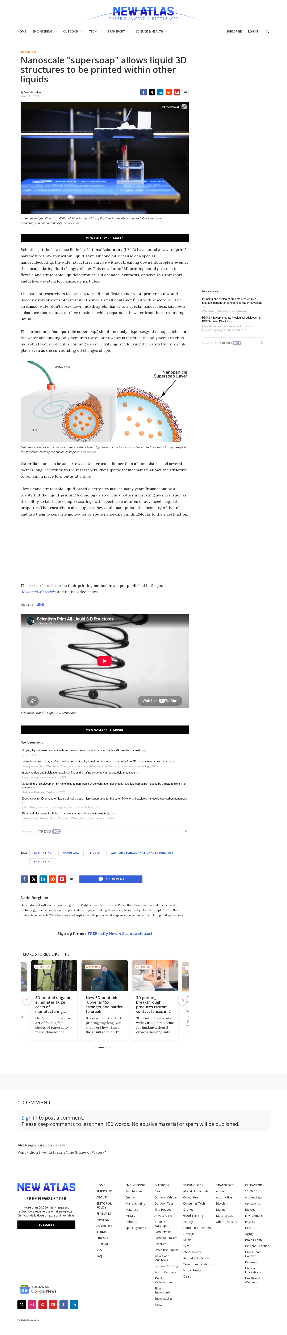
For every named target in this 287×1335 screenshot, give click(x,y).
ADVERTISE (104, 1226)
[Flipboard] (177, 92)
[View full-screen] (184, 106)
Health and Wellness (252, 1280)
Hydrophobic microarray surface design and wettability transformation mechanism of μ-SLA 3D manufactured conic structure (96, 761)
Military (130, 1216)
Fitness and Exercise (253, 1254)
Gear (157, 1191)
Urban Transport (227, 1222)
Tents (158, 1304)
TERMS (101, 1232)
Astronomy (252, 1203)
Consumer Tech (194, 1203)
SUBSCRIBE (234, 31)
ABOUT (101, 1197)
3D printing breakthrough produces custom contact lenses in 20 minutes (154, 1007)
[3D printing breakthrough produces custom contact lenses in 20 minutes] (155, 975)
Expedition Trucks (166, 1250)
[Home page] (143, 12)
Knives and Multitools (161, 1258)
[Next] (182, 1000)
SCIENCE (251, 1191)
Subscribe (46, 1225)
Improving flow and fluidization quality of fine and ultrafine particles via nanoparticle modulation (78, 772)
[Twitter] (152, 92)
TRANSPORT (116, 31)
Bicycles (221, 1203)
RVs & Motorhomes (163, 1280)
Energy (130, 1197)
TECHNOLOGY (193, 1185)
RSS (99, 1250)
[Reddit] (169, 92)
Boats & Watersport (162, 1224)
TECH (93, 31)
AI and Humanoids (195, 1191)
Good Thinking (193, 1216)
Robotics (131, 1222)
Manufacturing (135, 1203)
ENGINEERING (42, 31)
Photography (192, 1252)
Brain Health (253, 1240)
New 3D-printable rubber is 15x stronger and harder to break (104, 1004)
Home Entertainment (197, 1228)
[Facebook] (143, 92)
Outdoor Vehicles (166, 1197)
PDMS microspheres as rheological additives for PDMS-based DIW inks (231, 319)
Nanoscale (71, 852)
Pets (186, 1246)
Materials (131, 1209)
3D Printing (28, 52)
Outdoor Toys (164, 1203)
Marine (220, 1209)
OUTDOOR (70, 31)
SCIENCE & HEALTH (149, 31)
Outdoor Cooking (166, 1266)
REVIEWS (102, 1220)
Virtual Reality (192, 1270)
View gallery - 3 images (105, 238)
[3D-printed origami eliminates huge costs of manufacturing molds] (54, 975)
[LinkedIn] (160, 92)
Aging (249, 1234)
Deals (187, 1276)
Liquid (95, 852)
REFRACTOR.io (255, 1185)
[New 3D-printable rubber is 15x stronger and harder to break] (105, 975)
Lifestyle (189, 1234)
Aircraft (221, 1191)
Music (187, 1240)
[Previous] (27, 1000)
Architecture (133, 1191)
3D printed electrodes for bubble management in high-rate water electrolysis (67, 813)
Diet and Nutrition (257, 1246)
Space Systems (135, 1228)
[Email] (185, 92)
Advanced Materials (38, 591)
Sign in (29, 1117)
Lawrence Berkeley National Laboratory (142, 852)
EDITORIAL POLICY (104, 1205)
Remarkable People (196, 1258)
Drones (188, 1209)
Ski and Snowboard (162, 1290)
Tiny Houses (162, 1209)
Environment (253, 1216)
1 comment (115, 879)
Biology (250, 1209)
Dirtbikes (160, 1244)
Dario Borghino (34, 897)
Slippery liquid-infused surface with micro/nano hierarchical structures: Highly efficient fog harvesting (82, 750)
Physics (250, 1222)
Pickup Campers (165, 1272)
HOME (21, 31)
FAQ (99, 1256)
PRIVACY (102, 1238)
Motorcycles (224, 1216)
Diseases (251, 1262)
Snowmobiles (163, 1298)
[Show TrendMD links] (186, 830)
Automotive (224, 1197)
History (188, 1222)
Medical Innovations (253, 1270)
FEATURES (103, 1213)
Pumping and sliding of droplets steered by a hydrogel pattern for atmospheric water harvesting (232, 300)
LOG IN (253, 31)
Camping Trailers (165, 1238)
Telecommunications (197, 1264)
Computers (190, 1197)
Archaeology (253, 1197)
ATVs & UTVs (163, 1216)
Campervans (162, 1232)
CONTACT (103, 1244)
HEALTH (250, 1228)
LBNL (40, 604)
